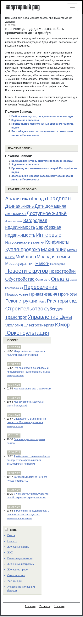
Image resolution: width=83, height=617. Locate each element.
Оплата (60, 279)
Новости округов (26, 271)
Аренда (38, 198)
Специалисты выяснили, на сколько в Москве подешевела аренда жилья (26, 422)
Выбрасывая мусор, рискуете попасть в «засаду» (42, 116)
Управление (43, 317)
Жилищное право (17, 569)
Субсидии (54, 309)
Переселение (41, 287)
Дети (40, 206)
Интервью (48, 235)
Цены (65, 317)
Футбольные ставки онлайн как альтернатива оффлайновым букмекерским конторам (28, 460)
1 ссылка (30, 606)
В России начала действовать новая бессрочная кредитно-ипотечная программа (28, 514)
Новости (12, 340)
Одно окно (42, 279)
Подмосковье (16, 294)
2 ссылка (44, 606)
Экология (14, 325)
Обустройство (20, 279)
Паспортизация (14, 287)
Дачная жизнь (19, 206)
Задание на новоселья (25, 120)
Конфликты (57, 242)
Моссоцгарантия (20, 263)
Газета (11, 535)
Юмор (62, 325)
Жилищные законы (18, 546)
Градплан (59, 198)
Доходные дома (14, 221)
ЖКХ (10, 552)
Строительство (24, 308)
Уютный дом (14, 581)
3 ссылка (59, 606)
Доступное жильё (46, 213)
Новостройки (62, 271)
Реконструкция (22, 300)
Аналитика (17, 198)
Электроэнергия (39, 325)
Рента (42, 301)
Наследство (57, 263)
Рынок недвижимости (19, 558)
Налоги (42, 263)
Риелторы (57, 300)
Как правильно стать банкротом (32, 388)
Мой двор (25, 256)
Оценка (73, 280)
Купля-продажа (22, 249)
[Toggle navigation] (72, 7)
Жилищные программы (20, 564)
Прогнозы (67, 294)
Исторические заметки (24, 242)
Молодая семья (53, 256)
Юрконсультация (27, 333)
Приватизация (43, 294)
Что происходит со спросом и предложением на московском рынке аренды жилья (28, 371)
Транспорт (16, 317)
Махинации (53, 249)
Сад (73, 301)
